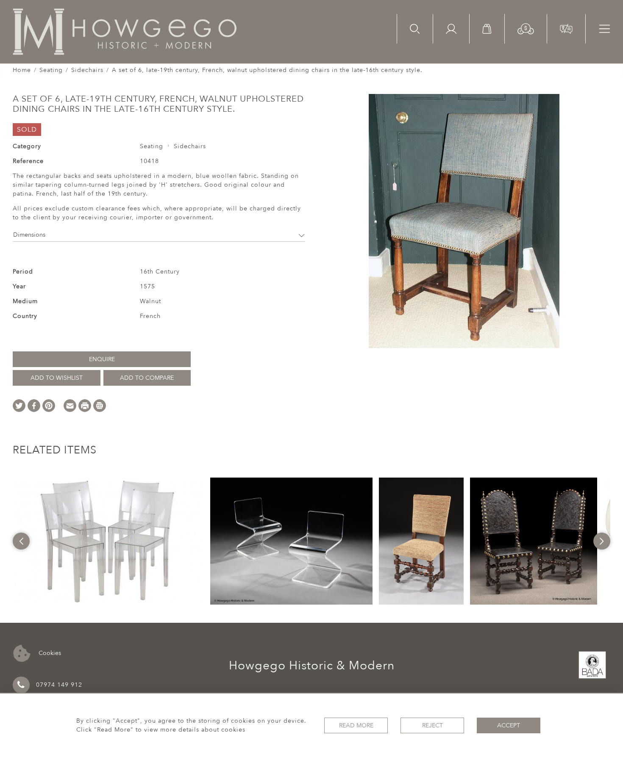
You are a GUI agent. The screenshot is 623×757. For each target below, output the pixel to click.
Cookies (49, 653)
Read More (356, 725)
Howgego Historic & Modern (312, 666)
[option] (108, 541)
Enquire (102, 359)
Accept (508, 725)
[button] (525, 28)
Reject (432, 725)
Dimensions (29, 235)
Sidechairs (87, 70)
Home (22, 70)
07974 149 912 (59, 685)
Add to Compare (147, 378)
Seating (51, 70)
